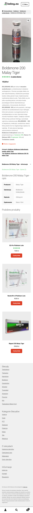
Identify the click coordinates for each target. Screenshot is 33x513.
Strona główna (8, 11)
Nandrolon (5, 376)
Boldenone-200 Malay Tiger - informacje (15, 164)
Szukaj (16, 510)
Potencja (4, 428)
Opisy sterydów (7, 459)
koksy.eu (4, 470)
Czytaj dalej (16, 255)
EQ (27, 153)
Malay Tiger (10, 151)
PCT (3, 421)
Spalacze (5, 425)
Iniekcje (4, 151)
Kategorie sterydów (8, 449)
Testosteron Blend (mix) (9, 404)
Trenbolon (5, 373)
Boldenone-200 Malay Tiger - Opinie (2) (14, 169)
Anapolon (5, 394)
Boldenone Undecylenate (21, 149)
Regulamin (5, 477)
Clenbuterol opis (7, 453)
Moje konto (5, 510)
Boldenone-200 (22, 153)
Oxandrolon (5, 383)
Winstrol (4, 387)
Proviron (4, 397)
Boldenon (16, 11)
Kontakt (4, 474)
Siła (3, 435)
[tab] (16, 164)
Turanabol (5, 390)
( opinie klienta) (16, 77)
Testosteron (5, 369)
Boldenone (14, 153)
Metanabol (5, 456)
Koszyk (25, 508)
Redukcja (5, 438)
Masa (4, 432)
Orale (3, 418)
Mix (3, 400)
